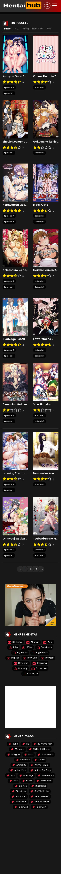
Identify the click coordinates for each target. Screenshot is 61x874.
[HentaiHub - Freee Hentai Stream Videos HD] (22, 5)
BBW (15, 647)
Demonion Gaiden (15, 404)
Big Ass (23, 785)
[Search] (47, 5)
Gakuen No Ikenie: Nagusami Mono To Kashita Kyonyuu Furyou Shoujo (45, 141)
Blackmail (20, 801)
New (49, 28)
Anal (50, 642)
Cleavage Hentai (14, 339)
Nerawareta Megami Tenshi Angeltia (15, 204)
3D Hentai (17, 642)
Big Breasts (42, 652)
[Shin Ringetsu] (45, 382)
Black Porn (20, 796)
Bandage (28, 775)
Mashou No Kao (43, 473)
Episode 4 (9, 215)
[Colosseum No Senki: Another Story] (15, 247)
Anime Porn (20, 770)
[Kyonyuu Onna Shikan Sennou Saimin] (15, 54)
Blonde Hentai (41, 801)
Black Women (41, 796)
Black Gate (40, 204)
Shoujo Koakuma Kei (15, 141)
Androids (25, 759)
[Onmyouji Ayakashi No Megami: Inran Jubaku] (15, 516)
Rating (25, 28)
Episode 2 (9, 87)
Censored (23, 663)
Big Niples (20, 791)
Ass (13, 775)
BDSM (29, 647)
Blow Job (32, 657)
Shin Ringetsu (42, 404)
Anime (41, 759)
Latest (7, 28)
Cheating (41, 663)
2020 (15, 743)
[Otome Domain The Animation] (45, 54)
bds (15, 780)
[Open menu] (54, 5)
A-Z (16, 28)
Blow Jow (41, 806)
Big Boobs (22, 652)
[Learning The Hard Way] (15, 450)
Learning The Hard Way (15, 473)
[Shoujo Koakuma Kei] (15, 119)
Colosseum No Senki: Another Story (15, 270)
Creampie (32, 673)
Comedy (22, 668)
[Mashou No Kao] (45, 450)
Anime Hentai (41, 764)
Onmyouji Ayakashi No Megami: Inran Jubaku (15, 538)
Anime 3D (21, 764)
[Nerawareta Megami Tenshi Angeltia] (15, 182)
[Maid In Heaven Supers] (45, 247)
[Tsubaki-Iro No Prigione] (45, 516)
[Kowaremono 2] (45, 316)
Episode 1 (9, 93)
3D (27, 743)
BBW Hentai (48, 775)
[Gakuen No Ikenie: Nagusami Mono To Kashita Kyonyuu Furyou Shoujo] (45, 119)
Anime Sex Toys (42, 770)
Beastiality (46, 647)
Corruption (41, 668)
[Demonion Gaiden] (15, 382)
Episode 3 (9, 221)
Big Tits (15, 657)
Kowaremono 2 (43, 339)
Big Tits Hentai (41, 791)
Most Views (38, 28)
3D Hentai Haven (41, 749)
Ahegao (34, 642)
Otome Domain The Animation (45, 76)
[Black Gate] (45, 182)
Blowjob (49, 657)
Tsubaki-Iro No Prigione (45, 538)
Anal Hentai (47, 754)
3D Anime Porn (44, 743)
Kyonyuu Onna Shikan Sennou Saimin (15, 76)
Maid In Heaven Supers (45, 270)
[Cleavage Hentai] (15, 316)
